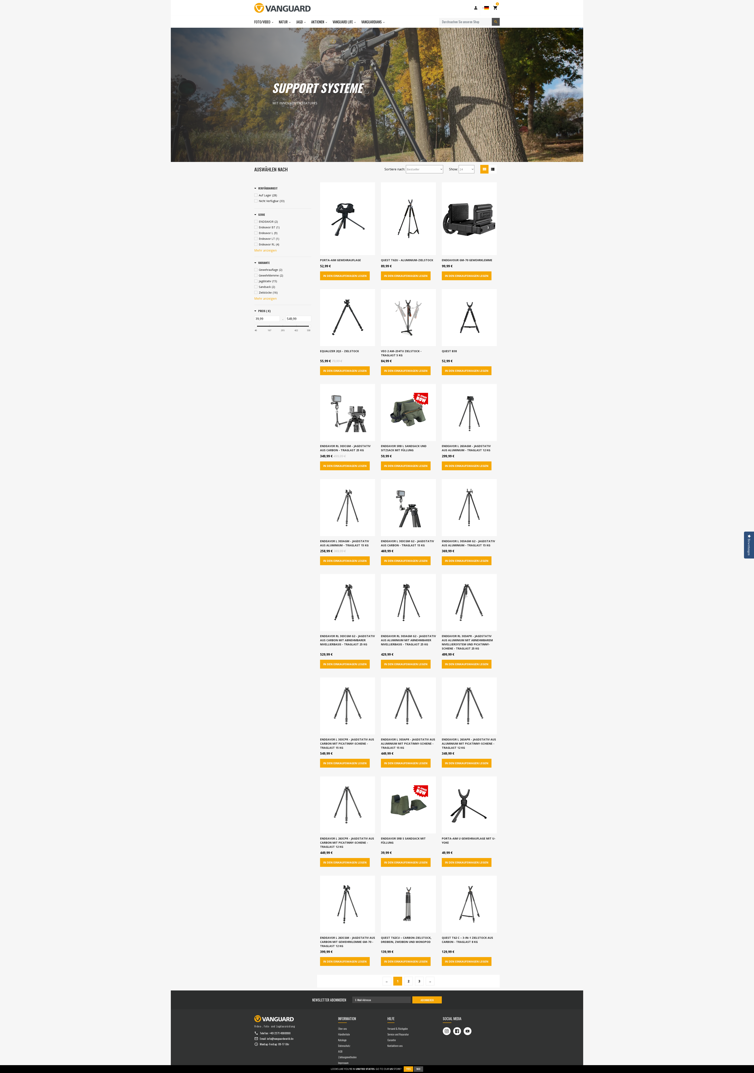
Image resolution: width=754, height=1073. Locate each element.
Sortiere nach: (394, 169)
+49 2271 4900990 (280, 1033)
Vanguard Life (343, 21)
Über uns (342, 1028)
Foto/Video (262, 21)
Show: (453, 169)
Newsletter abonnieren (329, 999)
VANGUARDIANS (371, 21)
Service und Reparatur (398, 1034)
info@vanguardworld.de (280, 1038)
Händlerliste (344, 1034)
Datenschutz (344, 1046)
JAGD (300, 21)
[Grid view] (484, 169)
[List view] (493, 169)
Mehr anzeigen (265, 250)
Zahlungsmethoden (347, 1057)
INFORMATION (347, 1018)
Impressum (343, 1063)
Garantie (391, 1040)
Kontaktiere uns (395, 1046)
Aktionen (318, 21)
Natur (283, 21)
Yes (408, 1069)
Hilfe (390, 1018)
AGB (340, 1051)
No (418, 1069)
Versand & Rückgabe (397, 1028)
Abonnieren (427, 1000)
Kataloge (342, 1040)
